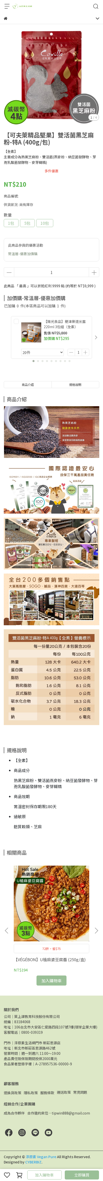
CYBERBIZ (33, 1161)
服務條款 (47, 1092)
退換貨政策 (12, 1092)
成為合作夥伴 (14, 1113)
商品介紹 (28, 384)
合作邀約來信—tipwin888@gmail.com (58, 1113)
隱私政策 (31, 1092)
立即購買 (81, 1174)
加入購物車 (44, 1174)
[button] (96, 337)
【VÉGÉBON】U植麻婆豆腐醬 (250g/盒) (50, 959)
